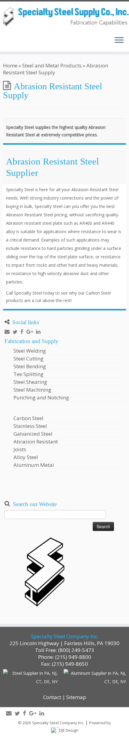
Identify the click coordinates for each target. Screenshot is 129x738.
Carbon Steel (29, 418)
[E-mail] (8, 331)
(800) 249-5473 (76, 650)
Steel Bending (30, 366)
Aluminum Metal (34, 464)
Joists (20, 449)
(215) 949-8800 (73, 657)
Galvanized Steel (33, 433)
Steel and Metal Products (52, 65)
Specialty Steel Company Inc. (58, 722)
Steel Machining (32, 389)
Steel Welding (30, 350)
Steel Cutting (29, 358)
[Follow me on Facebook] (23, 331)
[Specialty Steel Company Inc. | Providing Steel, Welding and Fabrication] (64, 16)
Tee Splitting (29, 374)
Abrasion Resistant (36, 441)
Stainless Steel (30, 425)
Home (10, 65)
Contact (52, 697)
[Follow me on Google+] (31, 331)
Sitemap (76, 697)
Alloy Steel (26, 457)
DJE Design (68, 730)
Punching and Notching (41, 397)
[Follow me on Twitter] (16, 331)
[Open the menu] (119, 40)
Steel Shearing (30, 381)
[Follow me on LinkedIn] (40, 331)
